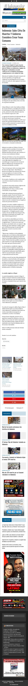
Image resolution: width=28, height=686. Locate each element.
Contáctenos (11, 682)
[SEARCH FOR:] (14, 20)
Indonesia (18, 44)
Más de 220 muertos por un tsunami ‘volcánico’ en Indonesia (12, 473)
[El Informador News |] (14, 8)
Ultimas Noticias (9, 625)
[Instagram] (16, 1)
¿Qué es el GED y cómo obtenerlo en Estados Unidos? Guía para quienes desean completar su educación (13, 535)
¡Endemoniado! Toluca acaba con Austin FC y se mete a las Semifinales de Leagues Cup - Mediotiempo (13, 640)
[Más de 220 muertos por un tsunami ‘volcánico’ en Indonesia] (14, 468)
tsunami (4, 46)
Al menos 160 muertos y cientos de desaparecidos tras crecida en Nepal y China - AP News (13, 645)
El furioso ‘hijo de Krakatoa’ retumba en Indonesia (13, 443)
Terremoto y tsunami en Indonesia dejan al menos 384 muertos (13, 458)
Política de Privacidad (19, 681)
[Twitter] (11, 1)
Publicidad (6, 682)
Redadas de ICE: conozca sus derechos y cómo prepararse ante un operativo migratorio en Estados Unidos (13, 546)
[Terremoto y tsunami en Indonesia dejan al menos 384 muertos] (14, 453)
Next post (19, 408)
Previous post (10, 408)
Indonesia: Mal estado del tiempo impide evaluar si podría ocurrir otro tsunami (7, 365)
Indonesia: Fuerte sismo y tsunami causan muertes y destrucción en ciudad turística (6, 381)
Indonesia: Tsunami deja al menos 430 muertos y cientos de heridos (17, 365)
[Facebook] (14, 1)
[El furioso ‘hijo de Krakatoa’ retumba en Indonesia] (14, 438)
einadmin (9, 63)
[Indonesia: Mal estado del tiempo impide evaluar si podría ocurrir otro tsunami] (7, 360)
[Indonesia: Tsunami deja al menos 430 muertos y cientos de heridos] (18, 360)
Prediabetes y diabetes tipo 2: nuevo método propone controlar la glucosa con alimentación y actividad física (13, 530)
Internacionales (6, 424)
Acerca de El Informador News (7, 681)
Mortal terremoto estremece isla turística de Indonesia (12, 428)
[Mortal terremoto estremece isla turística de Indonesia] (14, 423)
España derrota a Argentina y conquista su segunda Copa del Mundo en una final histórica (14, 540)
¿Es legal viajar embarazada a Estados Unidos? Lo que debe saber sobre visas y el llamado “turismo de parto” (13, 525)
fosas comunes (11, 44)
